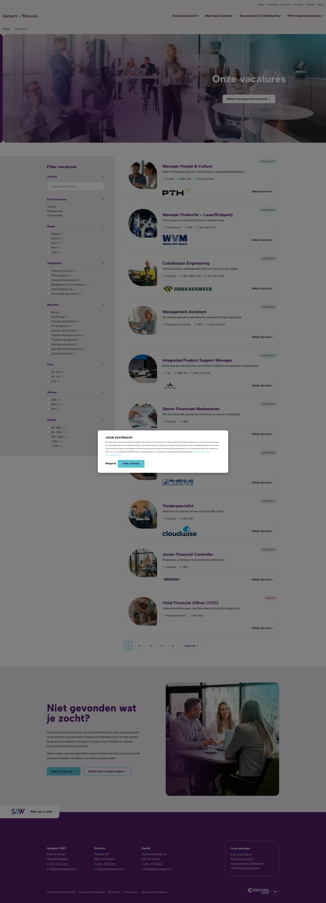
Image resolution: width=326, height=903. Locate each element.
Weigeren (110, 463)
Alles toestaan (131, 463)
